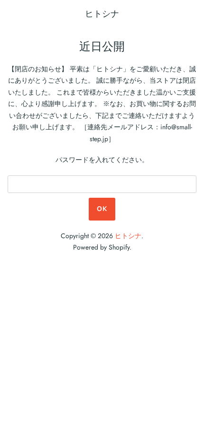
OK (102, 208)
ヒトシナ (102, 14)
